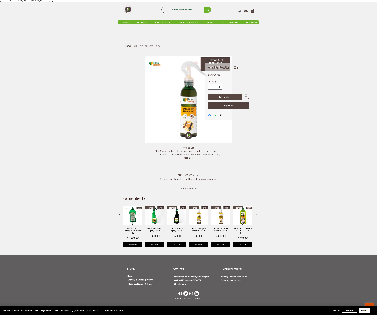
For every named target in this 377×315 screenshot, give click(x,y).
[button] (252, 11)
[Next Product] (256, 215)
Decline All (349, 310)
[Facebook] (180, 293)
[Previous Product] (119, 215)
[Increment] (220, 86)
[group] (187, 227)
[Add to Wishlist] (246, 97)
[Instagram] (191, 293)
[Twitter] (185, 293)
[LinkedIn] (196, 293)
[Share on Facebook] (209, 115)
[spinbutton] (215, 86)
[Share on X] (221, 115)
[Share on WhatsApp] (215, 115)
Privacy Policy (116, 310)
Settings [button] (336, 310)
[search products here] (207, 10)
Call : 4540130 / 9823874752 (187, 280)
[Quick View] (132, 215)
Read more (189, 157)
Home (128, 45)
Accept (364, 310)
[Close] (373, 310)
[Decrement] (210, 86)
